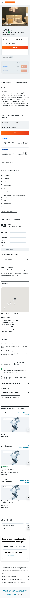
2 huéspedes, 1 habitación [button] (10, 43)
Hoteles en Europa (22, 590)
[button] (2, 2)
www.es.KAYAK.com (7, 590)
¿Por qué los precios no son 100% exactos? (13, 582)
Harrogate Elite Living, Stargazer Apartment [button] (12, 501)
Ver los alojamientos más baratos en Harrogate (23, 446)
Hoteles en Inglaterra (20, 591)
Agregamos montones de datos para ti (12, 579)
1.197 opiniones (20, 32)
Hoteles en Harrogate (9, 555)
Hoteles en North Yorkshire (20, 593)
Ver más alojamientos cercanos (23, 413)
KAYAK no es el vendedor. (9, 576)
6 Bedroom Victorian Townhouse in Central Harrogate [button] (14, 433)
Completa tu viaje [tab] (8, 546)
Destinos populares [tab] (20, 546)
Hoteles (14, 590)
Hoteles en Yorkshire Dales (7, 593)
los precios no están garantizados (9, 571)
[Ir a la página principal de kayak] (10, 2)
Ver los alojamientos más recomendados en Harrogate (23, 480)
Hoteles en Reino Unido (9, 591)
